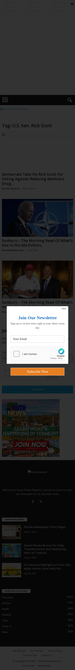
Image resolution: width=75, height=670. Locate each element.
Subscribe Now (37, 371)
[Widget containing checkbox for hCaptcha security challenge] (37, 354)
